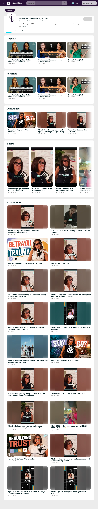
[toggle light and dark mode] (72, 3)
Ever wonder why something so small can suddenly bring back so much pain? (27, 295)
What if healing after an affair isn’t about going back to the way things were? (70, 460)
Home (9, 31)
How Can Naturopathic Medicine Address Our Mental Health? (20, 61)
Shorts (24, 31)
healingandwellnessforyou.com (29, 21)
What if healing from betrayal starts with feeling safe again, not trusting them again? (71, 295)
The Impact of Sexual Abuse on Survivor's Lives (50, 61)
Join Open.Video (88, 3)
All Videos (16, 31)
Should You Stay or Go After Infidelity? (18, 131)
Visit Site (9, 10)
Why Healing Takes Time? (60, 263)
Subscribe (88, 19)
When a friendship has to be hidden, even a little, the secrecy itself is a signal (28, 361)
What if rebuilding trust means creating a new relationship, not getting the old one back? (66, 191)
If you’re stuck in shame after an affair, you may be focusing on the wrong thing (27, 493)
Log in (78, 3)
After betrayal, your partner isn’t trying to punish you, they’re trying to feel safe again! (51, 131)
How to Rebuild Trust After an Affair (21, 459)
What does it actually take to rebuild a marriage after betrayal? (71, 328)
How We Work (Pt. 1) (75, 60)
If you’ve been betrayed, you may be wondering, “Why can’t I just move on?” (26, 328)
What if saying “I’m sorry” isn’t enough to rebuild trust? (69, 493)
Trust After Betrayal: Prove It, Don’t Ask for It (81, 131)
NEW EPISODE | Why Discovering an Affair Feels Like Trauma (70, 231)
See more (24, 26)
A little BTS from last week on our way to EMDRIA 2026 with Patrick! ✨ (69, 427)
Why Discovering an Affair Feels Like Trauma (25, 263)
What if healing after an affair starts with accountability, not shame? (23, 231)
